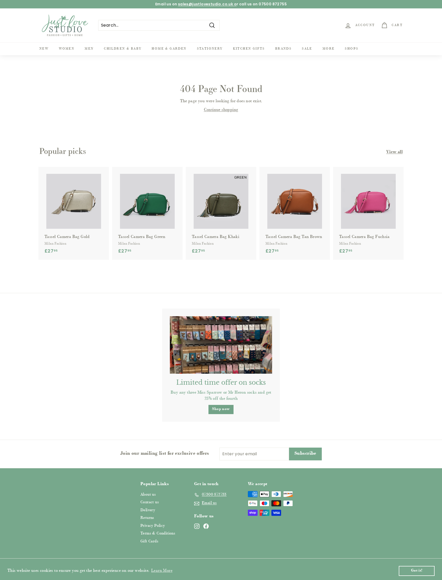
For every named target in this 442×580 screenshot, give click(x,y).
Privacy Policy (152, 526)
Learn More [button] (161, 571)
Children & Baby (122, 48)
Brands (283, 48)
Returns (147, 518)
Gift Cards (149, 541)
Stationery (210, 48)
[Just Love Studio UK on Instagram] (197, 526)
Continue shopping (221, 110)
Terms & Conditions (157, 534)
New (44, 48)
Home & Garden (169, 48)
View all (394, 152)
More (329, 48)
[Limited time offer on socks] (221, 345)
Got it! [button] (417, 571)
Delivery (147, 510)
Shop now (221, 409)
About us (148, 495)
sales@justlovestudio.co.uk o (207, 4)
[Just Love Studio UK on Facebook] (206, 526)
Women (66, 48)
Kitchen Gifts (249, 48)
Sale (307, 48)
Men (89, 48)
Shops (351, 48)
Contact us (149, 502)
